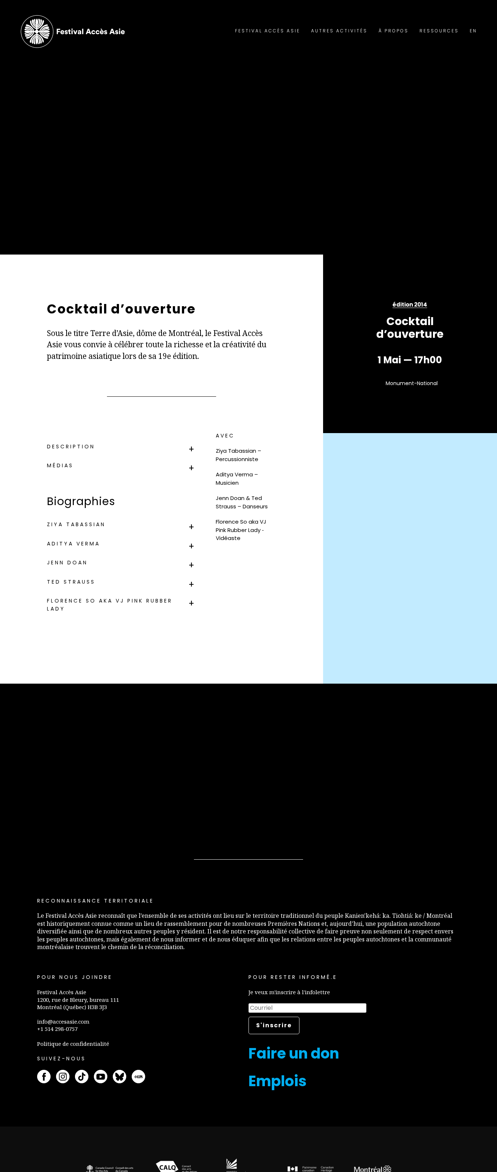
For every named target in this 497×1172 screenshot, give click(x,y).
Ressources (439, 31)
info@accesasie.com (63, 1021)
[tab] (121, 446)
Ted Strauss (71, 581)
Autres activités (339, 31)
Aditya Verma (73, 543)
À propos (393, 31)
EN (473, 31)
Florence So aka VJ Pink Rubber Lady (109, 604)
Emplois (278, 1081)
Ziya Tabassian (76, 524)
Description (71, 446)
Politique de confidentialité (73, 1043)
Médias (60, 465)
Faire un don (294, 1053)
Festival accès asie (74, 32)
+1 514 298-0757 (57, 1028)
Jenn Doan (67, 562)
